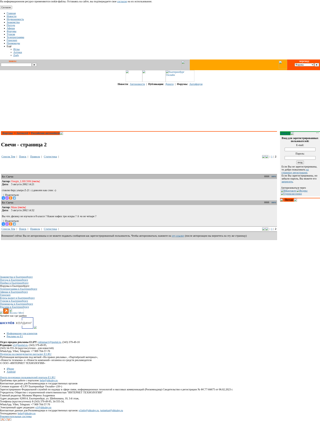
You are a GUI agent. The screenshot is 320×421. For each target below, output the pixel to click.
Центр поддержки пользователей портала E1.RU (28, 377)
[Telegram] (14, 198)
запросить (287, 181)
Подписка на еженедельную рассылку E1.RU (26, 354)
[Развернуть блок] (282, 200)
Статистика (50, 156)
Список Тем (8, 156)
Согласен (6, 7)
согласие (122, 1)
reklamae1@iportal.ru (49, 342)
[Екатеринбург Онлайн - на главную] (180, 81)
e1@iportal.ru (20, 345)
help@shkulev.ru (49, 380)
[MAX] (7, 198)
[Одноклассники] (10, 198)
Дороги (169, 84)
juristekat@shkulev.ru (111, 410)
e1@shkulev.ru (43, 407)
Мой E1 (285, 133)
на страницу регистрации (295, 171)
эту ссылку (178, 235)
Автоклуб (22, 133)
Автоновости (137, 84)
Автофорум (195, 84)
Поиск (22, 156)
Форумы (7, 133)
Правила (35, 156)
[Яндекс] (302, 190)
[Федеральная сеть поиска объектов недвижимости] (35, 327)
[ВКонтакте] (3, 198)
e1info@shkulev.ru (89, 410)
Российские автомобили (45, 133)
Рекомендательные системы (16, 416)
